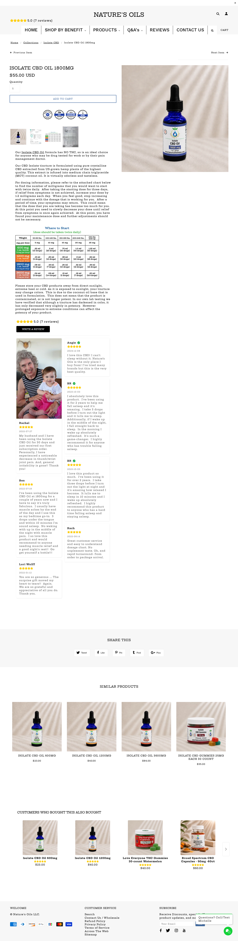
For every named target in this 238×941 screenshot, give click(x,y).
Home (14, 42)
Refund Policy (95, 921)
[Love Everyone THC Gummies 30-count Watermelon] (145, 837)
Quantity (15, 81)
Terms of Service (97, 927)
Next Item (218, 52)
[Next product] (225, 849)
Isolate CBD (51, 42)
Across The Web (97, 931)
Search (90, 914)
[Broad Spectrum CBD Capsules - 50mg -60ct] (198, 837)
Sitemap (91, 934)
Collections (31, 42)
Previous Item (22, 52)
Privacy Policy (95, 924)
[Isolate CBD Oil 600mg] (40, 837)
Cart (224, 30)
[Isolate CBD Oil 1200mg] (92, 837)
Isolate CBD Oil (33, 152)
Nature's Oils (119, 14)
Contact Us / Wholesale (102, 917)
